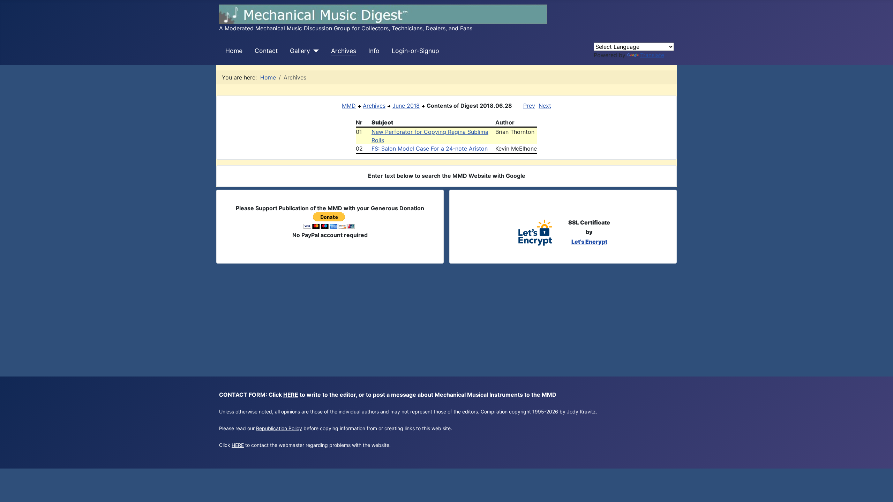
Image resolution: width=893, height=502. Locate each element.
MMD (349, 105)
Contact (266, 50)
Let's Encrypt (589, 241)
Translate (652, 55)
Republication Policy (279, 428)
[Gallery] (314, 50)
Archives (343, 50)
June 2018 (406, 105)
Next (545, 105)
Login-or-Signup (415, 50)
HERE (290, 394)
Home (233, 50)
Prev (529, 105)
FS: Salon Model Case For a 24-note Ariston (430, 148)
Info (374, 50)
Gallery (300, 50)
